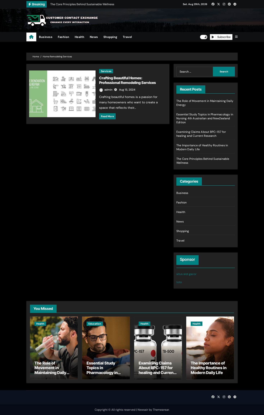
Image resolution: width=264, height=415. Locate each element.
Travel (127, 37)
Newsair (143, 410)
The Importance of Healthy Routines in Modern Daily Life (208, 368)
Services (106, 71)
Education (94, 323)
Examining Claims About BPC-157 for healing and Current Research (201, 134)
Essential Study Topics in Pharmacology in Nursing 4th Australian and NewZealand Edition (204, 118)
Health (79, 37)
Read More (107, 116)
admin (108, 89)
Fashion (63, 37)
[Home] (31, 37)
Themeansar (161, 410)
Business (45, 37)
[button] (236, 36)
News (94, 37)
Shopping (110, 37)
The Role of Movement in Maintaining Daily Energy (50, 370)
